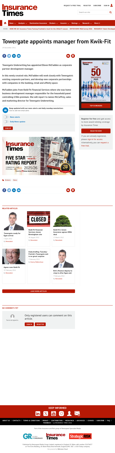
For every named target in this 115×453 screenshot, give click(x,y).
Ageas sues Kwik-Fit (12, 267)
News (15, 180)
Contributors (57, 421)
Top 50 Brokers (96, 106)
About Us (6, 421)
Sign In (106, 5)
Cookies (90, 421)
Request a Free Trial (72, 5)
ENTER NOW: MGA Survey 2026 (81, 29)
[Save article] (73, 56)
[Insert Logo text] (19, 15)
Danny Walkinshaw (37, 262)
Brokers (8, 180)
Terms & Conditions (31, 421)
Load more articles (39, 291)
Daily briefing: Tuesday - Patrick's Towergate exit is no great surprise (38, 254)
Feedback (47, 423)
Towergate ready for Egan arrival (12, 234)
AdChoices (81, 421)
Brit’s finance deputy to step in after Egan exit (62, 272)
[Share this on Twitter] (9, 56)
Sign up (8, 128)
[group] (96, 23)
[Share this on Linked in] (14, 56)
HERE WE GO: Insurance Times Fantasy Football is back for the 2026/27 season (39, 29)
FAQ (108, 421)
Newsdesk (9, 241)
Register (87, 5)
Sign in (46, 51)
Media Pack (69, 421)
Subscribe (97, 5)
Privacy (45, 421)
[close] (74, 51)
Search (110, 12)
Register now (96, 131)
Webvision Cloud (63, 449)
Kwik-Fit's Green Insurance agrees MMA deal (62, 232)
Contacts (16, 421)
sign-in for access (94, 139)
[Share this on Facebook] (4, 56)
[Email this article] (19, 56)
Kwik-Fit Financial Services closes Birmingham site (36, 232)
